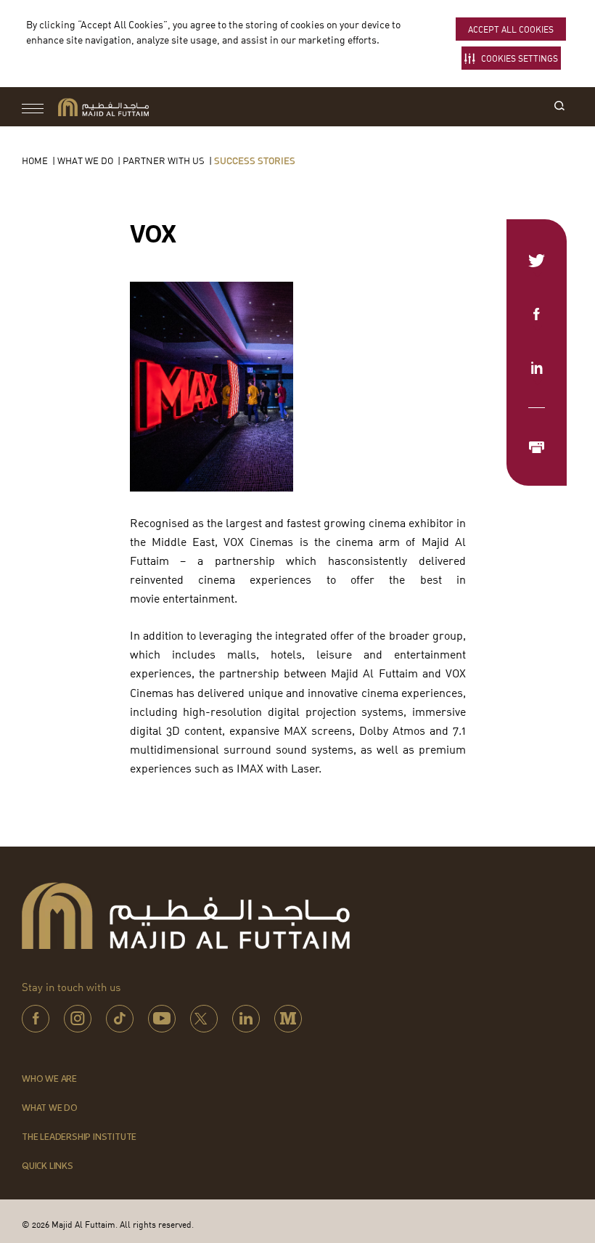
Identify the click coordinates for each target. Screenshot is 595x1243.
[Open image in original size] (103, 107)
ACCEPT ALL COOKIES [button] (511, 29)
